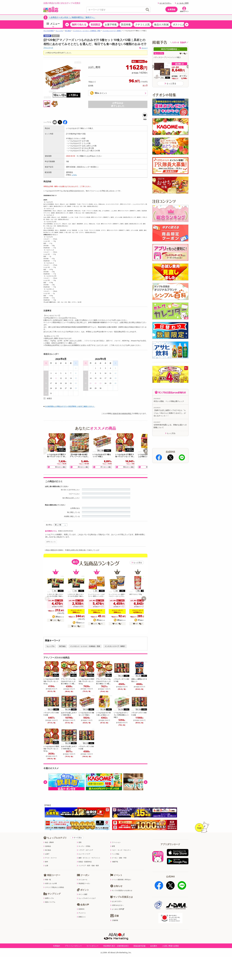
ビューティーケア (84, 854)
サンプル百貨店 (49, 30)
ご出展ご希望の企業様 (170, 946)
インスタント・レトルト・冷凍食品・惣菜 (86, 30)
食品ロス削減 (161, 24)
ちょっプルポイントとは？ (87, 898)
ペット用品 (115, 854)
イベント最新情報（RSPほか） (122, 879)
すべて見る (78, 837)
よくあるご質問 (182, 3)
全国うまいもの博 (51, 883)
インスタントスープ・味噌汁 (111, 30)
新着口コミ (82, 917)
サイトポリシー (92, 946)
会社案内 (153, 946)
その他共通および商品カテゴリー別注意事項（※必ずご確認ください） (70, 406)
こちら (74, 175)
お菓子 (47, 854)
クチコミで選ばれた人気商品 (54, 887)
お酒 (46, 865)
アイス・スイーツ (51, 858)
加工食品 (68, 30)
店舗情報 (115, 920)
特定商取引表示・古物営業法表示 (116, 946)
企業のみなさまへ (117, 905)
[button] (67, 24)
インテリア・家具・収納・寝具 (89, 865)
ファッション (116, 842)
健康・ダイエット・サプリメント (89, 858)
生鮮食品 (48, 846)
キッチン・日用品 (84, 846)
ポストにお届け (181, 24)
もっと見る (137, 562)
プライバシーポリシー (73, 946)
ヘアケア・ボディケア (86, 850)
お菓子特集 (111, 24)
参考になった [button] (51, 542)
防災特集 (126, 24)
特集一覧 (48, 879)
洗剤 (80, 842)
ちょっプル (59, 30)
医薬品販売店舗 (139, 946)
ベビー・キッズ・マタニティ (121, 850)
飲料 (46, 861)
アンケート (82, 913)
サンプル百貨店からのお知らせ (122, 890)
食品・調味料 (49, 842)
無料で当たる (79, 24)
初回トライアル (50, 902)
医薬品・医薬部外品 (85, 861)
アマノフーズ (48, 48)
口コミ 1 (144, 48)
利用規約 (56, 946)
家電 (113, 846)
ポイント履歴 (83, 894)
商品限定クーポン (84, 883)
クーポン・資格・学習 (119, 858)
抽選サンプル (49, 898)
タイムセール (83, 879)
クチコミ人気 (142, 24)
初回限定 (95, 24)
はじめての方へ (165, 3)
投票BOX (81, 909)
